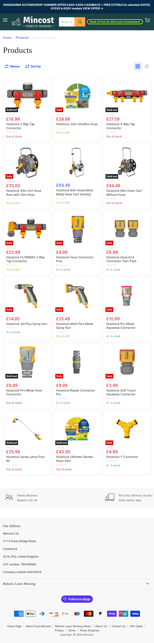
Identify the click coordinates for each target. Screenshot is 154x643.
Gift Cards (136, 626)
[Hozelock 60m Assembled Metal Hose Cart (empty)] (76, 162)
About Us (101, 626)
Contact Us (118, 626)
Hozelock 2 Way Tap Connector (20, 126)
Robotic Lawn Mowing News (73, 626)
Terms (72, 630)
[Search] (79, 21)
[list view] (146, 66)
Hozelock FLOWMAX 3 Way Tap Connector (25, 259)
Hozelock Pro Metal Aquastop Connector (121, 326)
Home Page (14, 626)
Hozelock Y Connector (122, 457)
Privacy (59, 630)
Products (22, 37)
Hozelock (11, 131)
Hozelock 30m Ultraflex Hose (77, 124)
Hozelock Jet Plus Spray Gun (26, 324)
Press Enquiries (89, 630)
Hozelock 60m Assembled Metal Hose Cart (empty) (74, 192)
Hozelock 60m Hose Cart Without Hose (124, 193)
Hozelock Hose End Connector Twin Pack (121, 259)
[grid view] (137, 66)
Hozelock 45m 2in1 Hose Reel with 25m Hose (23, 193)
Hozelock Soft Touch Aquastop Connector (121, 392)
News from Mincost (38, 626)
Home (7, 37)
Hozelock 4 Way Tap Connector (120, 126)
